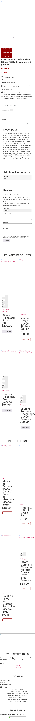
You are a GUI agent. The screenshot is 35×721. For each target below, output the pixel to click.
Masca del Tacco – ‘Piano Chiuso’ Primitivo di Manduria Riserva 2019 (8, 493)
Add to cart (25, 339)
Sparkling (5, 57)
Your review (7, 213)
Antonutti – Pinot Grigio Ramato (26, 511)
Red (3, 478)
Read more (7, 331)
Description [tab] (5, 122)
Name (5, 222)
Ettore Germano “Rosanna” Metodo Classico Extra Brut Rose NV (27, 571)
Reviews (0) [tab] (29, 122)
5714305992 (4, 660)
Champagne (6, 49)
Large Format (7, 53)
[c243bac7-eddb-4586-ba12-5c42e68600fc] (17, 37)
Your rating (7, 208)
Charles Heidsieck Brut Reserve (8, 398)
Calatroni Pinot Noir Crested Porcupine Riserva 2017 (8, 603)
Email (5, 228)
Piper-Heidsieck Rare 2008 (8, 319)
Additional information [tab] (15, 122)
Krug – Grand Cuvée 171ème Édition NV (25, 325)
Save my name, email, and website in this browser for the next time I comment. (16, 237)
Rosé (21, 559)
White (21, 504)
